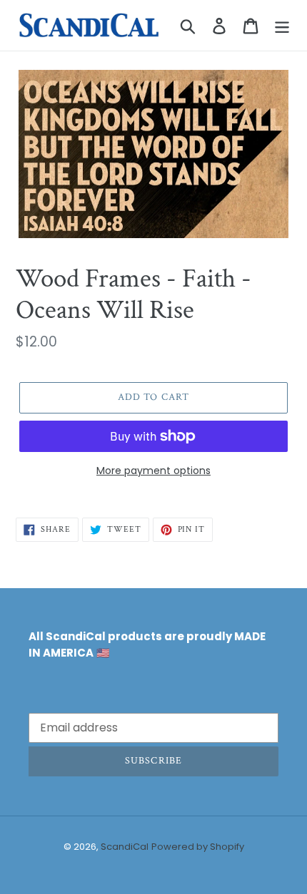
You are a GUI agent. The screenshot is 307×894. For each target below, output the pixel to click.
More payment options (153, 470)
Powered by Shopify (197, 846)
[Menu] (282, 25)
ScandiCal (125, 846)
